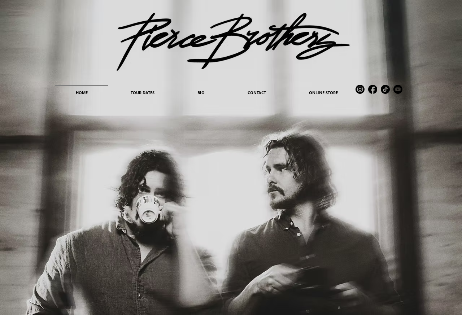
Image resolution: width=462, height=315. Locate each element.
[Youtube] (397, 89)
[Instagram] (360, 89)
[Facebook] (372, 89)
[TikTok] (385, 89)
